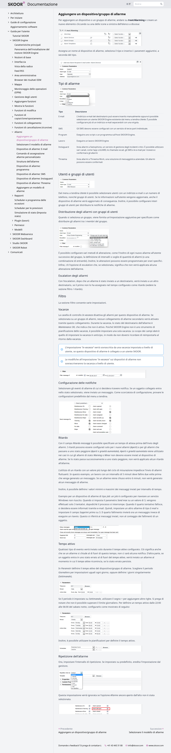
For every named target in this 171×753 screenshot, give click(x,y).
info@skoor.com (135, 745)
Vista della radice (24, 66)
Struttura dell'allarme (28, 161)
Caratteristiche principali (28, 44)
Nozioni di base (23, 57)
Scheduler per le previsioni (29, 208)
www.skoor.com (156, 745)
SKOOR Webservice (23, 234)
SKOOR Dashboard (22, 238)
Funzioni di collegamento (28, 122)
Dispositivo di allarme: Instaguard (35, 178)
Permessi (19, 225)
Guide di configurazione (23, 22)
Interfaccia (20, 61)
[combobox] (149, 4)
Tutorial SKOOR (21, 35)
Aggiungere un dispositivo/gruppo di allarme (32, 138)
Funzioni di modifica (25, 110)
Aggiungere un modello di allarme (30, 189)
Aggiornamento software (24, 26)
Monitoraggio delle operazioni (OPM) (31, 90)
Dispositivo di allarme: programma (28, 167)
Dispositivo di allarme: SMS (31, 174)
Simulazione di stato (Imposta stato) (30, 214)
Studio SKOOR (20, 243)
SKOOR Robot (20, 247)
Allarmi (18, 131)
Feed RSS (19, 70)
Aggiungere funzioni (25, 101)
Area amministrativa (25, 75)
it (130, 4)
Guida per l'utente (20, 31)
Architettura (17, 13)
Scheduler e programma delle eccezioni (30, 202)
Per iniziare (16, 17)
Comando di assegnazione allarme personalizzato (30, 155)
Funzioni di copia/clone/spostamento (28, 116)
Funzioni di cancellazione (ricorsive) (33, 127)
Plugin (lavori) (22, 220)
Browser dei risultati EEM (28, 79)
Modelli (18, 229)
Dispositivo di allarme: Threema (33, 183)
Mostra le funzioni (24, 105)
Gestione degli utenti (26, 96)
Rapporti (19, 195)
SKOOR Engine (20, 40)
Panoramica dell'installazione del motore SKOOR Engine (32, 51)
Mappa (18, 84)
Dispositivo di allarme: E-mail (32, 148)
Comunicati (17, 252)
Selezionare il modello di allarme (34, 144)
